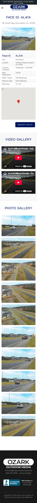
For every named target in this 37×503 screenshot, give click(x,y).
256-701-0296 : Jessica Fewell (18, 473)
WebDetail (28, 497)
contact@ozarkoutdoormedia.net (18, 470)
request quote (25, 125)
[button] (18, 101)
